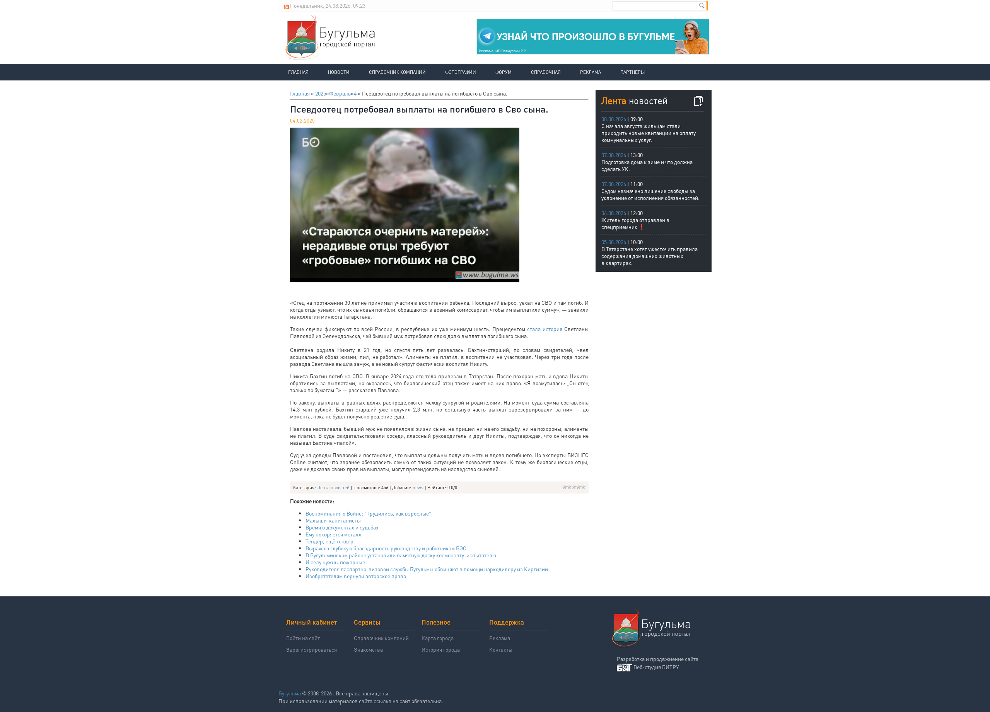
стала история (545, 328)
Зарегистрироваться (311, 649)
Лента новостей (333, 487)
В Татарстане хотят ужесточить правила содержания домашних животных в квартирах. (649, 255)
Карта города (438, 637)
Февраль (340, 93)
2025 (320, 93)
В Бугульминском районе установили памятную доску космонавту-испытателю (401, 555)
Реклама (590, 72)
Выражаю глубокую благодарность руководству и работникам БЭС (386, 548)
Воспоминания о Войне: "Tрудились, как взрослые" (368, 513)
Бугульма (289, 693)
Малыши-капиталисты (333, 520)
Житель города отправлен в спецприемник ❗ (635, 223)
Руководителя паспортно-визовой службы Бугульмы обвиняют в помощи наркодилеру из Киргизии (427, 568)
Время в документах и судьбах (342, 527)
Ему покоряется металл (334, 534)
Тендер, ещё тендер (329, 541)
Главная (298, 72)
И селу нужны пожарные (335, 561)
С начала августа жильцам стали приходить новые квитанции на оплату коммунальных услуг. (648, 132)
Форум (503, 72)
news (418, 487)
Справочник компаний (397, 72)
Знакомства (368, 649)
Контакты (500, 649)
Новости (339, 72)
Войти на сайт (303, 637)
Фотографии (460, 72)
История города (441, 649)
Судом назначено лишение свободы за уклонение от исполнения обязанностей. (650, 194)
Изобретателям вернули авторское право (356, 575)
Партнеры (632, 72)
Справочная (546, 72)
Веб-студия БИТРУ (656, 666)
